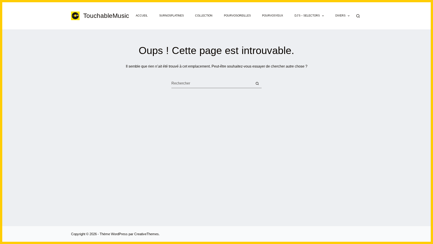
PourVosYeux (272, 15)
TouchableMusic (106, 15)
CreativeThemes (146, 234)
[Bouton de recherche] (257, 83)
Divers (340, 15)
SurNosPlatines (171, 15)
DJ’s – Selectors (307, 15)
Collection (203, 15)
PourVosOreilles (237, 15)
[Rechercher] (358, 16)
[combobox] (212, 83)
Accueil (142, 15)
